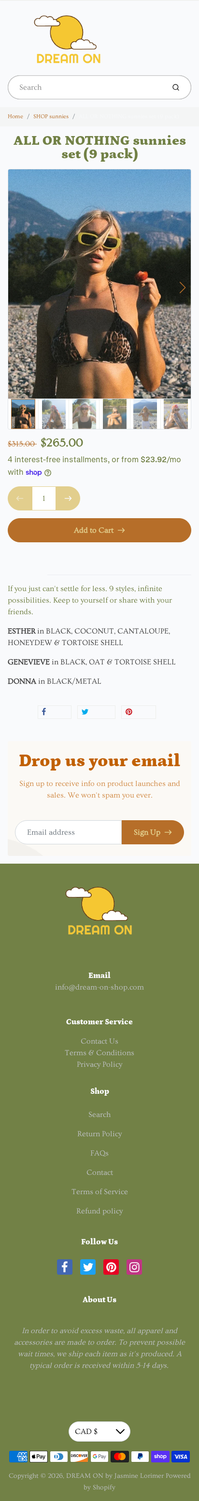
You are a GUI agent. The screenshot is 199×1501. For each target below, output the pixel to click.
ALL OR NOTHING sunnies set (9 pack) (129, 116)
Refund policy (99, 1211)
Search (99, 1114)
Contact (99, 1172)
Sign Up (147, 832)
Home (15, 116)
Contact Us (99, 1041)
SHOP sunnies (51, 116)
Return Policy (99, 1133)
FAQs (99, 1153)
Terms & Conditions (99, 1052)
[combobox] (85, 87)
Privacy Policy (99, 1064)
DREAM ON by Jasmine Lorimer (115, 1476)
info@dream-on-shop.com (99, 987)
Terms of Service (99, 1191)
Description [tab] (27, 559)
